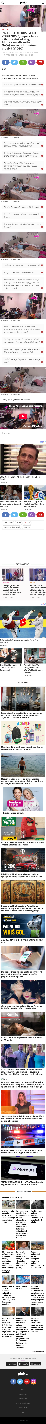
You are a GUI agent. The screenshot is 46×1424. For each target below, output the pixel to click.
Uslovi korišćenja (23, 1403)
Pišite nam (23, 1408)
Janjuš (27, 523)
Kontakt (23, 1390)
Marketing (23, 1394)
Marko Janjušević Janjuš (12, 527)
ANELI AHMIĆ (8, 523)
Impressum (23, 1399)
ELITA (19, 523)
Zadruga (5, 30)
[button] (3, 579)
